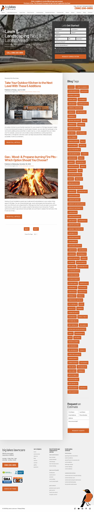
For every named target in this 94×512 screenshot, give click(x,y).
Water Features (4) (73, 379)
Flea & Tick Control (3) (74, 149)
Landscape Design (69, 464)
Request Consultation (70, 56)
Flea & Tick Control (53, 492)
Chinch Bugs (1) (72, 103)
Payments (36, 467)
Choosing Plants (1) (83, 103)
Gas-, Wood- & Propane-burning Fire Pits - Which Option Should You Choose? (31, 158)
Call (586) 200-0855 (15, 53)
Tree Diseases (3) (82, 366)
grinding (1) (71, 162)
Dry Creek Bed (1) (81, 133)
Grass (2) (81, 158)
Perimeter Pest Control (54, 488)
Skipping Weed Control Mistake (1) (77, 329)
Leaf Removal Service (54, 463)
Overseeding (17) (72, 287)
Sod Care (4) (77, 337)
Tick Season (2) (83, 362)
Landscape (31, 165)
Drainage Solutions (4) (74, 128)
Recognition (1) (72, 316)
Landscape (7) (72, 191)
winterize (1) (83, 387)
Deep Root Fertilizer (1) (74, 120)
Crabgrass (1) (72, 116)
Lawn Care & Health (54, 470)
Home (3, 12)
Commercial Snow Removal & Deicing (70, 475)
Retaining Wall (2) (73, 320)
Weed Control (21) (73, 383)
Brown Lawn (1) (72, 99)
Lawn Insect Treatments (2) (76, 229)
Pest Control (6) (73, 304)
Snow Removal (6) (79, 333)
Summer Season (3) (73, 362)
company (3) (71, 112)
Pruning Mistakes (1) (73, 312)
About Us (36, 456)
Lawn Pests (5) (72, 250)
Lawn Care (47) (72, 220)
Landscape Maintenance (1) (75, 208)
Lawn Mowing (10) (73, 241)
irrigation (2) (79, 179)
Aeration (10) (84, 91)
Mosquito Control (53, 494)
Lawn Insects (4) (73, 233)
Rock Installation (68, 468)
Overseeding (52, 479)
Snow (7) (71, 333)
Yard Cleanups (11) (73, 392)
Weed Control (52, 474)
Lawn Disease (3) (82, 220)
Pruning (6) (80, 308)
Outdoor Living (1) (73, 283)
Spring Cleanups (52, 459)
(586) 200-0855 (83, 7)
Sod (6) (70, 337)
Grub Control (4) (81, 162)
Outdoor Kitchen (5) (73, 275)
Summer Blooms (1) (73, 358)
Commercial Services (70, 473)
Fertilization (52, 472)
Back (26, 229)
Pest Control (30, 12)
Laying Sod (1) (72, 254)
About (72, 12)
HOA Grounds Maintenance (70, 484)
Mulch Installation (69, 458)
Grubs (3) (83, 166)
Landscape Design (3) (74, 195)
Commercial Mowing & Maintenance (70, 480)
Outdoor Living (36, 91)
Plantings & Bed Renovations (70, 455)
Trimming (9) (81, 371)
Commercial (60, 12)
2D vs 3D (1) (71, 87)
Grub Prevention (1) (73, 166)
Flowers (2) (84, 153)
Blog (84, 12)
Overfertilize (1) (84, 283)
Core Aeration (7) (81, 112)
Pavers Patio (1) (82, 291)
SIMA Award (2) (83, 325)
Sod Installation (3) (73, 341)
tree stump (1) (72, 371)
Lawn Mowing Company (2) (75, 245)
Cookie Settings (10, 489)
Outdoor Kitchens (28, 91)
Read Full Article (13, 142)
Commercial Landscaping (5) (75, 107)
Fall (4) (83, 141)
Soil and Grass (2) (73, 350)
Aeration (51, 477)
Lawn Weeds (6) (82, 250)
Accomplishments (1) (74, 91)
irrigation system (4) (74, 183)
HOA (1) (80, 170)
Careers (79, 12)
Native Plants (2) (81, 262)
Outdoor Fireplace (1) (74, 270)
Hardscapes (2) (72, 170)
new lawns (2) (72, 266)
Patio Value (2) (82, 287)
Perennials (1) (72, 295)
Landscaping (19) (73, 212)
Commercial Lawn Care (70, 477)
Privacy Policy (21, 508)
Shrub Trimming (52, 466)
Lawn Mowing (52, 457)
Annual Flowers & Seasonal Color (70, 460)
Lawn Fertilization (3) (74, 224)
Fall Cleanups (52, 461)
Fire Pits (20, 165)
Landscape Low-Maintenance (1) (76, 204)
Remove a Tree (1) (82, 316)
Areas (67, 12)
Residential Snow (50, 12)
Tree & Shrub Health (53, 481)
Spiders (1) (82, 350)
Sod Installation (68, 462)
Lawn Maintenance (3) (74, 237)
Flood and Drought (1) (74, 153)
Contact (90, 12)
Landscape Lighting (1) (74, 199)
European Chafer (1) (73, 141)
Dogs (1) (84, 120)
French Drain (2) (72, 158)
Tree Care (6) (72, 366)
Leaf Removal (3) (82, 254)
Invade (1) (71, 179)
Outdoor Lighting (68, 466)
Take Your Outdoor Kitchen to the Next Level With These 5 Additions (28, 84)
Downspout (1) (72, 124)
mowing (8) (84, 258)
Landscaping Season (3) (74, 216)
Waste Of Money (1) (73, 375)
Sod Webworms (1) (73, 346)
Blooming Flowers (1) (74, 95)
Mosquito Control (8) (74, 258)
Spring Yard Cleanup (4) (74, 354)
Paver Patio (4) (72, 291)
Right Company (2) (73, 325)
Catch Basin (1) (82, 99)
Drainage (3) (81, 124)
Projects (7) (72, 308)
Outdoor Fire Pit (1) (82, 266)
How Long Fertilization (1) (75, 174)
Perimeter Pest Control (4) (75, 300)
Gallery (35, 465)
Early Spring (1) (72, 137)
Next (36, 229)
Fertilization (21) (73, 145)
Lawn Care (22, 12)
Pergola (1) (80, 295)
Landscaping (39, 12)
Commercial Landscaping (70, 482)
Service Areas (37, 454)
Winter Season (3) (73, 387)
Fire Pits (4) (82, 145)
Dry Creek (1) (72, 133)
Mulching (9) (71, 262)
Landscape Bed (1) (82, 191)
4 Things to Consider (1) (82, 87)
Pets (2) (81, 304)
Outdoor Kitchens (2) (74, 279)
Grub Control (52, 490)
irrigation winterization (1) (75, 187)
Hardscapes (21, 91)
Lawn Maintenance (12, 12)
